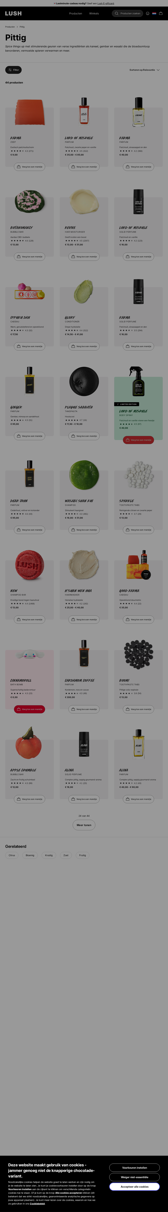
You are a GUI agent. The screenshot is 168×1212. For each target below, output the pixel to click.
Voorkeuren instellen (134, 1167)
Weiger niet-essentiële (134, 1177)
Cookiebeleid (37, 1203)
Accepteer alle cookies (134, 1186)
